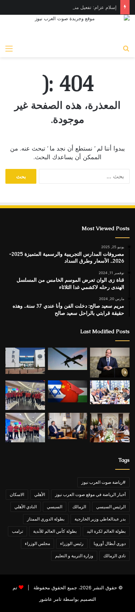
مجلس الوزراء (37, 543)
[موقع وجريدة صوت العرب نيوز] (67, 28)
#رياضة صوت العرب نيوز (103, 482)
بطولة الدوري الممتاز (45, 519)
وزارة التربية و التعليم (74, 555)
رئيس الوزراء (72, 543)
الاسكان (17, 494)
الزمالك (79, 506)
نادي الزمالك (114, 555)
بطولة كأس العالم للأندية (55, 531)
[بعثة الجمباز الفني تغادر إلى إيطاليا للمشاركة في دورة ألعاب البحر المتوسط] (25, 395)
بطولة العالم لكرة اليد (106, 531)
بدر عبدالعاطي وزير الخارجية (100, 519)
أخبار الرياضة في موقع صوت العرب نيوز (90, 494)
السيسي (54, 506)
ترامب (17, 531)
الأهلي (39, 494)
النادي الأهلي (25, 506)
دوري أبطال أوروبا (110, 543)
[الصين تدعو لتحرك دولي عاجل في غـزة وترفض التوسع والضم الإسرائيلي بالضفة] (67, 391)
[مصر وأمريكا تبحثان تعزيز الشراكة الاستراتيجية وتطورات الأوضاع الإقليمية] (67, 426)
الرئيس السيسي (111, 506)
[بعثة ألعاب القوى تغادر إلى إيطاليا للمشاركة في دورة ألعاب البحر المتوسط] (25, 427)
